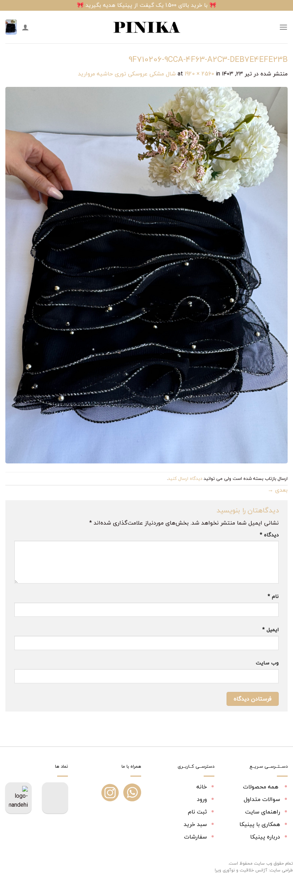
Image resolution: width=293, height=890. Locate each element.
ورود (202, 799)
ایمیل (270, 629)
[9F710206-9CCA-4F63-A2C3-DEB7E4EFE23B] (146, 274)
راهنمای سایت (262, 812)
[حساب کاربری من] (25, 27)
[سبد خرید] (11, 27)
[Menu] (283, 27)
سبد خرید (195, 824)
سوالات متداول (262, 799)
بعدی (278, 490)
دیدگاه (269, 535)
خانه (202, 787)
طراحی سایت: (281, 870)
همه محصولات (261, 787)
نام (273, 596)
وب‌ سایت (267, 663)
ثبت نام (197, 812)
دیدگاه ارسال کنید (185, 478)
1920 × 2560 (199, 74)
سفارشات (195, 837)
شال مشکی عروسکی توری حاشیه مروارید (127, 74)
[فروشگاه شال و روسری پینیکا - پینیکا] (146, 27)
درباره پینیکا (265, 837)
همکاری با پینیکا (259, 824)
